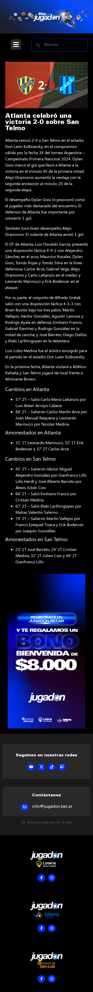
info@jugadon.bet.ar (52, 807)
